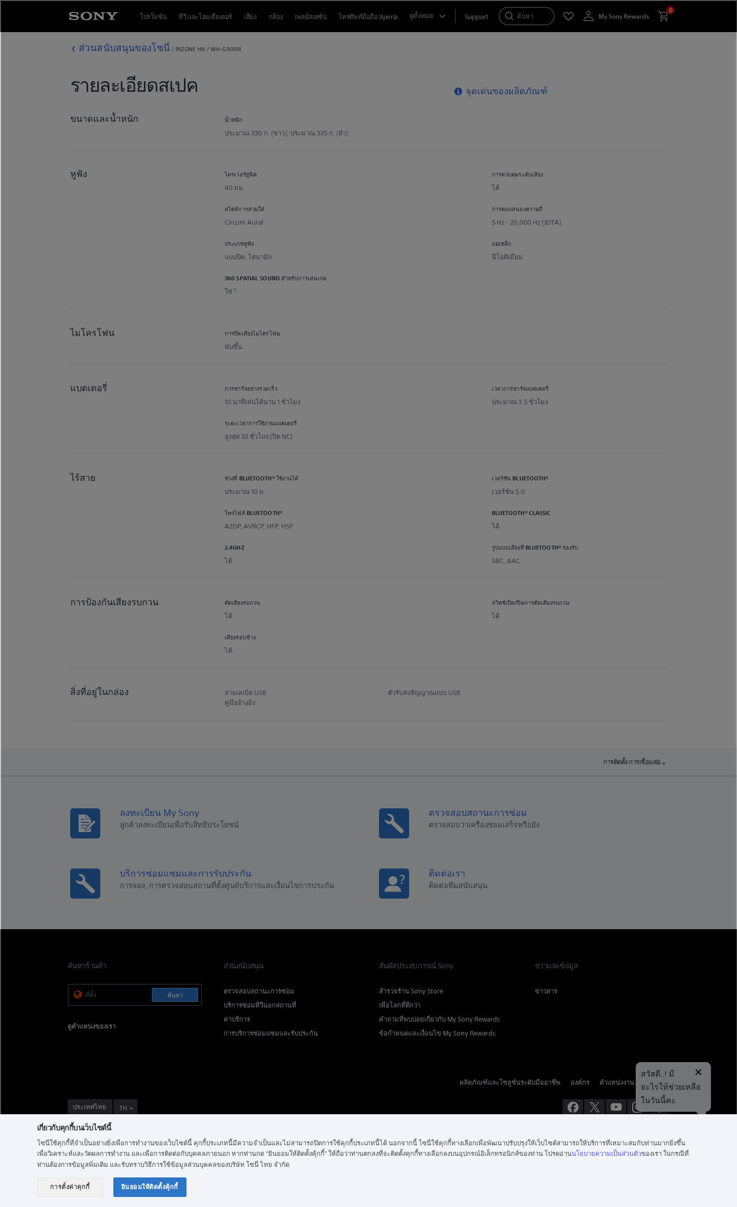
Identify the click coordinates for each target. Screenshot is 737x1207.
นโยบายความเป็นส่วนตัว (606, 1153)
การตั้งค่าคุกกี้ (70, 1186)
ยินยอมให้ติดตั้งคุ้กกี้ (149, 1186)
